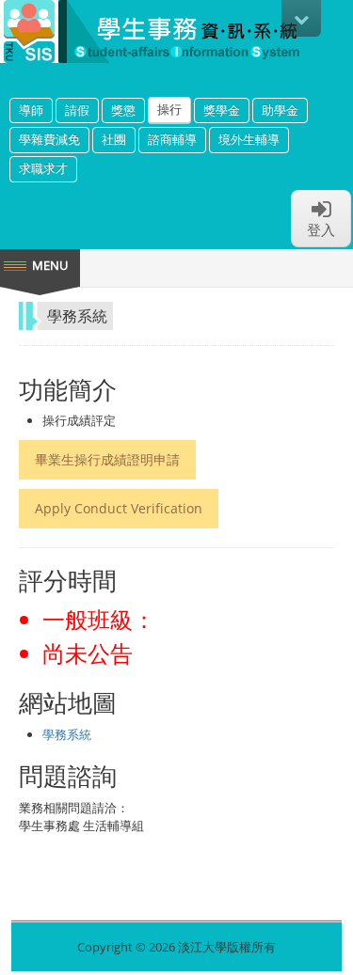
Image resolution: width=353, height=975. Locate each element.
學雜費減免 (49, 139)
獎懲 (123, 110)
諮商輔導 (172, 139)
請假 (77, 110)
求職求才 (43, 168)
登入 (321, 229)
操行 (169, 109)
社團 (114, 139)
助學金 (280, 110)
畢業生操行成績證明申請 (107, 459)
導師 (31, 110)
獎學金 (221, 110)
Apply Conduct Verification (118, 508)
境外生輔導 (249, 139)
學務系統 (66, 734)
